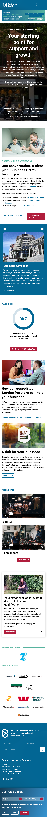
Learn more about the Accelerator (13, 216)
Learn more (8, 475)
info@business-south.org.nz (11, 766)
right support (31, 186)
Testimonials (23, 560)
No (5, 813)
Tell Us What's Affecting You (23, 349)
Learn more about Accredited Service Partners (22, 418)
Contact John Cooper (36, 198)
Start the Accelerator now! (36, 216)
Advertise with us (10, 277)
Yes (14, 813)
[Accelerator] (23, 16)
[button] (4, 229)
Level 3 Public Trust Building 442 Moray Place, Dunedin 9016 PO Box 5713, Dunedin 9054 (11, 771)
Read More (10, 632)
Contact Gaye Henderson (26, 206)
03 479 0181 (5, 764)
